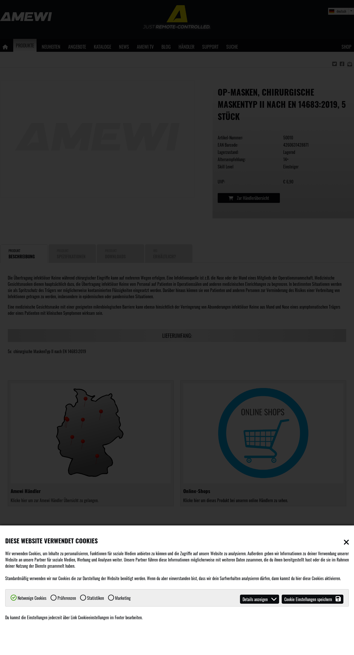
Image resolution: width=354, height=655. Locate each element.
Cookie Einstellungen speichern (308, 599)
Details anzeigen (256, 599)
